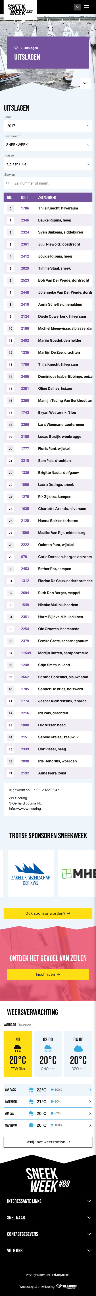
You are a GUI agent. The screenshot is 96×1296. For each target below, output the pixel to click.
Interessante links (24, 1201)
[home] (20, 9)
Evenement (12, 136)
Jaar (7, 117)
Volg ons (15, 1250)
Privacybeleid (61, 1275)
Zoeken (9, 175)
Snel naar (16, 1218)
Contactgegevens (22, 1234)
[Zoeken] (77, 7)
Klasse (9, 155)
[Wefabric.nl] (66, 1286)
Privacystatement (38, 1275)
